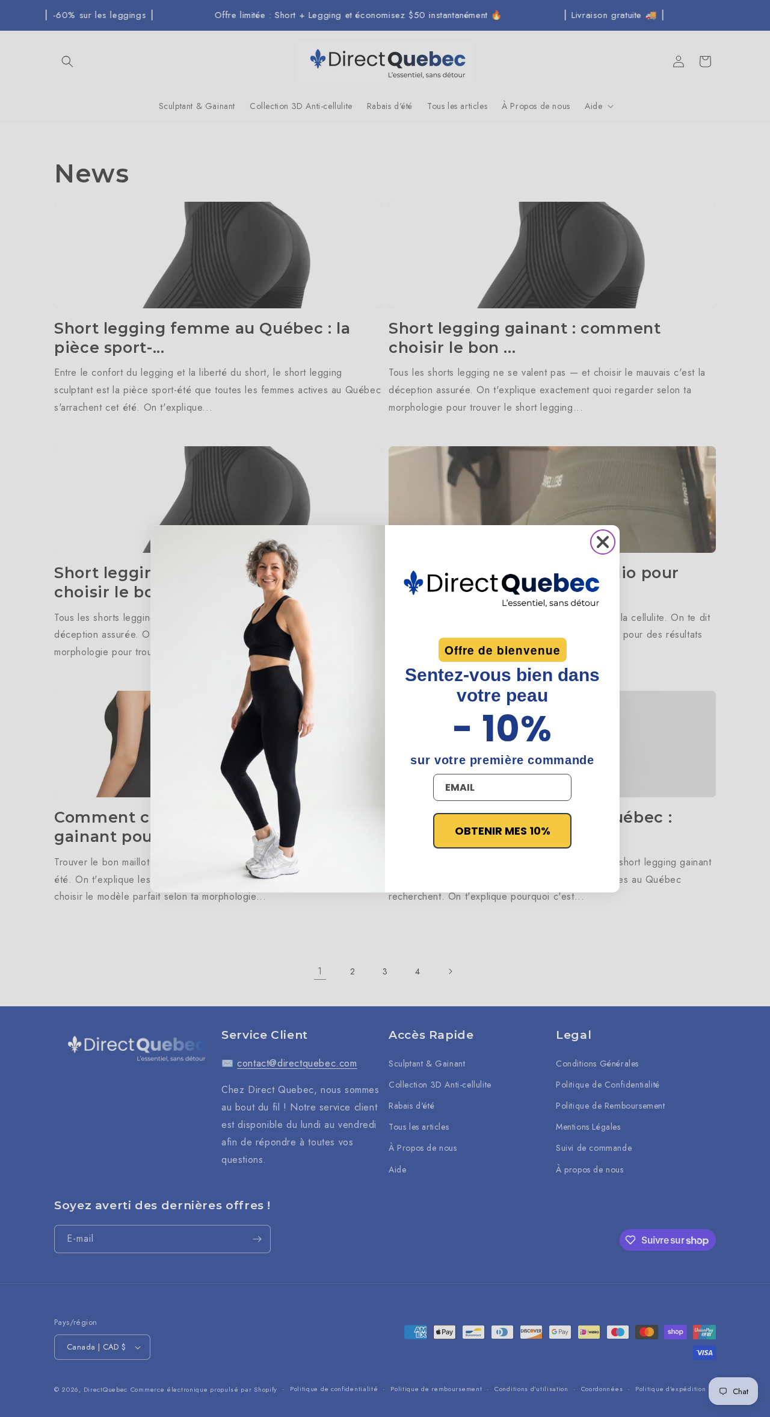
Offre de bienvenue (503, 650)
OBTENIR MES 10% (502, 830)
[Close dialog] (603, 542)
